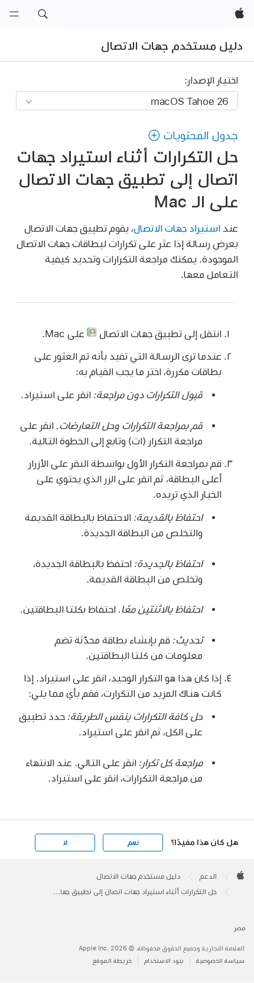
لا (65, 842)
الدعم (208, 876)
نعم (133, 842)
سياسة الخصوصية (220, 961)
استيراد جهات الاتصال (176, 228)
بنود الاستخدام (164, 961)
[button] (42, 14)
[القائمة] (14, 14)
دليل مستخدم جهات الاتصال (172, 46)
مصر (239, 928)
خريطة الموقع (112, 961)
